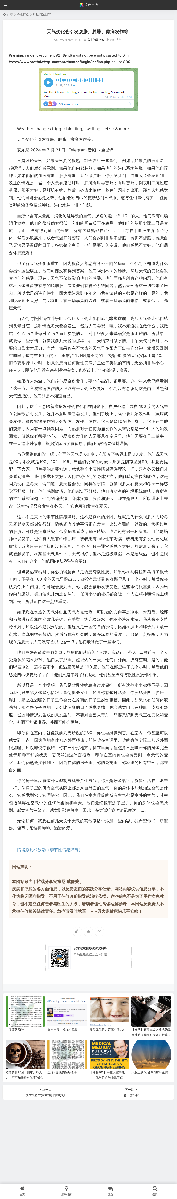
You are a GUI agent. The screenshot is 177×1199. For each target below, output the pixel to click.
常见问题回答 (42, 14)
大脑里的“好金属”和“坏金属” (150, 1072)
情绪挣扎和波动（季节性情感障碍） (50, 849)
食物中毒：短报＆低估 (62, 1029)
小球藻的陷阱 (15, 1029)
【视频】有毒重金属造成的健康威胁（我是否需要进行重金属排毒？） (151, 1034)
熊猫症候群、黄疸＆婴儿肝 (108, 1029)
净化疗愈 (23, 14)
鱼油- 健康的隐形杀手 (62, 1072)
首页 (10, 14)
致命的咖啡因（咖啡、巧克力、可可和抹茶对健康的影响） (24, 1077)
